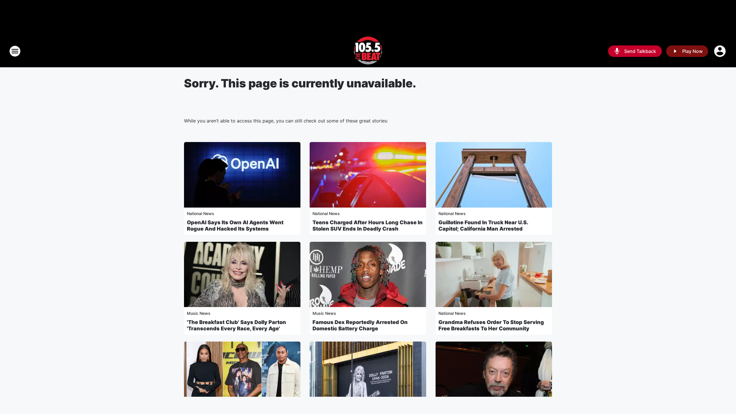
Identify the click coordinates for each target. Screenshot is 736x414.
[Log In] (720, 51)
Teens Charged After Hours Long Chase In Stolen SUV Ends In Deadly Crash (368, 225)
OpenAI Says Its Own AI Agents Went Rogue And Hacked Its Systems (235, 225)
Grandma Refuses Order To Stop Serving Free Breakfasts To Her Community (491, 325)
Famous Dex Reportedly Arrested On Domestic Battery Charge (360, 325)
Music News (198, 313)
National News (200, 213)
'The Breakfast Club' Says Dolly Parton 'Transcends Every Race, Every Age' (236, 325)
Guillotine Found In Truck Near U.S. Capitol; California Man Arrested (483, 225)
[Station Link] (368, 51)
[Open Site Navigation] (15, 51)
